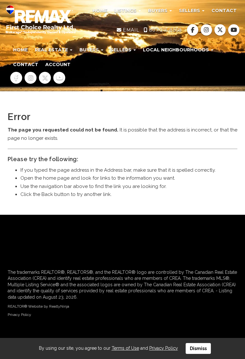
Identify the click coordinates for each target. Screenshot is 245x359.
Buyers (158, 10)
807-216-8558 (164, 30)
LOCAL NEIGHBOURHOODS (176, 50)
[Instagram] (207, 30)
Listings (126, 10)
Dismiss (198, 348)
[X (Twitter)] (221, 30)
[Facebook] (193, 30)
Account (58, 64)
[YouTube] (234, 30)
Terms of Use (125, 348)
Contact (224, 10)
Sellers (190, 10)
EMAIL (130, 30)
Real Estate (52, 50)
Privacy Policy (19, 314)
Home (100, 10)
